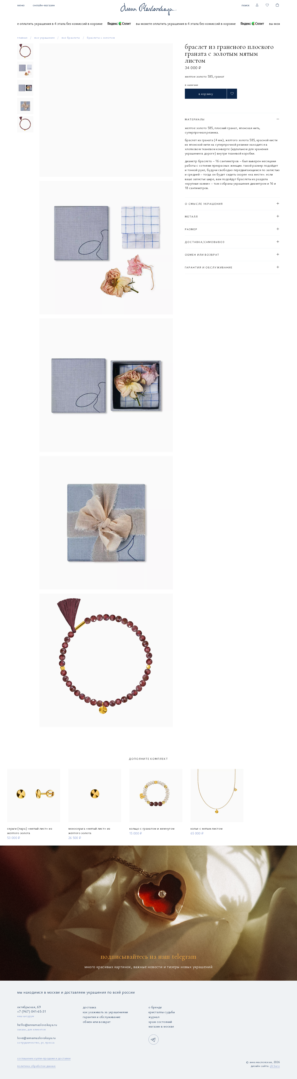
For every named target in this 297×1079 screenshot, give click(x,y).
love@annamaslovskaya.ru (36, 1037)
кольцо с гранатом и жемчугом (152, 828)
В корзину (206, 93)
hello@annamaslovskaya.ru (37, 1024)
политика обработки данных (36, 1066)
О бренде (155, 1007)
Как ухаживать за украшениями (105, 1012)
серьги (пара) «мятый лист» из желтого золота (29, 830)
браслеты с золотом (101, 37)
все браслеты (71, 37)
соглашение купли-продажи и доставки (44, 1058)
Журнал (153, 1016)
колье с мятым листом (207, 828)
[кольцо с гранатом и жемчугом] (155, 795)
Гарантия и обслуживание (102, 1016)
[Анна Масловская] (148, 9)
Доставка (89, 1007)
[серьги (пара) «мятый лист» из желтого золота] (33, 795)
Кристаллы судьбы (161, 1012)
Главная (22, 37)
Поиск (246, 5)
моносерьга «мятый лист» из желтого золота (89, 830)
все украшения (44, 37)
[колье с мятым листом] (217, 795)
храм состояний (160, 1021)
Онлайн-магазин (44, 5)
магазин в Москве (161, 1026)
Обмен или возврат (97, 1021)
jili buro (275, 1066)
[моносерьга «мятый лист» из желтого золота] (94, 795)
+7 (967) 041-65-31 (31, 1011)
